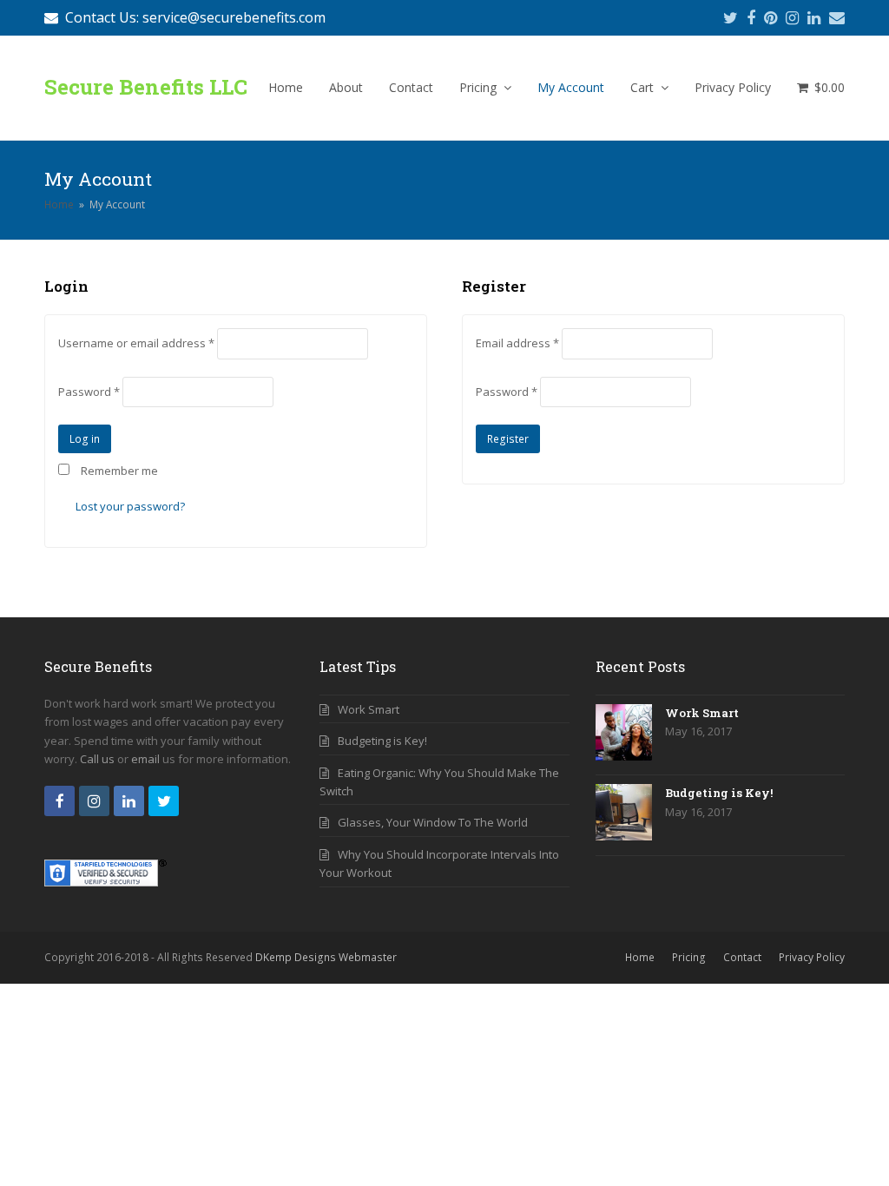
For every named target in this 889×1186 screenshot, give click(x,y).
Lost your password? (130, 506)
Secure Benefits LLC (145, 87)
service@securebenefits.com (234, 17)
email (145, 759)
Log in (84, 439)
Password (89, 391)
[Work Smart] (624, 735)
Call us (97, 759)
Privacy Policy (812, 957)
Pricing (689, 957)
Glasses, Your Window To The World (433, 822)
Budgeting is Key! (382, 740)
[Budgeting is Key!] (624, 815)
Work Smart (368, 709)
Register (508, 439)
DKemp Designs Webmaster (326, 957)
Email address (517, 343)
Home (59, 204)
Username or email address (136, 343)
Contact (742, 957)
